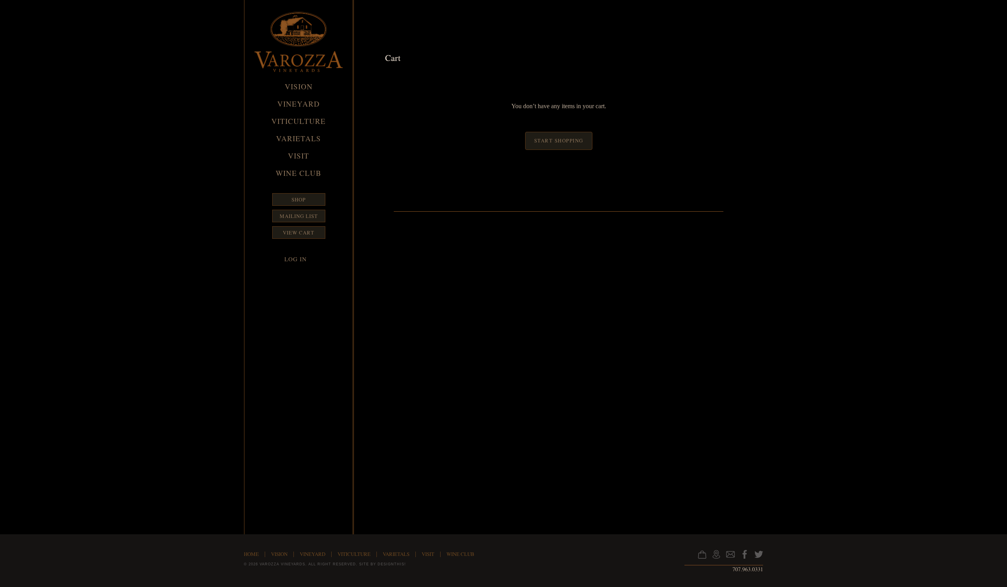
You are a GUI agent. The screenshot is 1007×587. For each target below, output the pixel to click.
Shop (298, 199)
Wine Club (298, 173)
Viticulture (298, 121)
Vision (299, 86)
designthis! (392, 564)
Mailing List (299, 216)
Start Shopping (558, 140)
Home (251, 553)
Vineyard (298, 104)
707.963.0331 (747, 569)
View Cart (298, 232)
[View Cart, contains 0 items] (701, 557)
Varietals (298, 138)
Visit (298, 156)
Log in (295, 259)
